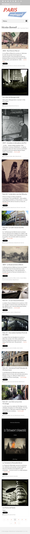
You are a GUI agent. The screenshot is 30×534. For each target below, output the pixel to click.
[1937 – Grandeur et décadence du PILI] (15, 125)
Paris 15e (17, 105)
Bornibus (5, 278)
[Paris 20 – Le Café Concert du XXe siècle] (15, 218)
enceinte (18, 278)
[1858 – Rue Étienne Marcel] (15, 40)
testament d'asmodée (14, 476)
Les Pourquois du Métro (8, 156)
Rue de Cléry (23, 207)
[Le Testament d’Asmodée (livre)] (15, 440)
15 (15, 523)
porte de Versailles (13, 348)
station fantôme (20, 348)
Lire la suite (17, 152)
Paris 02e (15, 65)
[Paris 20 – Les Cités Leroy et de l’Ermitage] (15, 392)
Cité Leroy (12, 415)
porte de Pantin (12, 514)
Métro (14, 156)
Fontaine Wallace (23, 278)
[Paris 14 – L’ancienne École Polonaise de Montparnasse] (15, 358)
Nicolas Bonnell (6, 65)
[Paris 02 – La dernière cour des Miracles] (15, 175)
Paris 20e (22, 242)
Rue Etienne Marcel (21, 65)
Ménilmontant (11, 242)
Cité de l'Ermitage (7, 415)
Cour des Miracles (7, 207)
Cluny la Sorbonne (7, 312)
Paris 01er (11, 65)
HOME (18, 28)
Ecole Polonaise (15, 381)
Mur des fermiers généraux (7, 279)
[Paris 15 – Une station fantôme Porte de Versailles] (15, 323)
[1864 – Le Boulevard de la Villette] (15, 254)
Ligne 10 (12, 312)
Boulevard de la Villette (11, 278)
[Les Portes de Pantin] (15, 492)
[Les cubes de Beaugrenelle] (15, 82)
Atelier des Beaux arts (8, 381)
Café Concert (6, 242)
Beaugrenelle (6, 105)
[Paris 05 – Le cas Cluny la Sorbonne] (15, 291)
